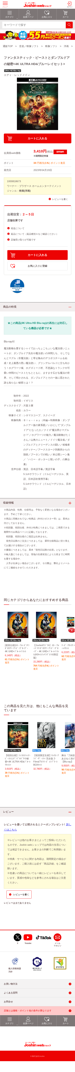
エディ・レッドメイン (17, 74)
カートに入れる (37, 138)
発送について (17, 228)
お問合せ (8, 1001)
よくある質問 (10, 992)
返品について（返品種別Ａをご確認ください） (34, 234)
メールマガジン (57, 944)
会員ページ (28, 1023)
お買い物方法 (10, 984)
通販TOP (8, 46)
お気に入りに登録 (37, 266)
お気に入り (47, 1023)
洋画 (66, 46)
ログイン (70, 7)
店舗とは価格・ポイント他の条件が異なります (27, 1010)
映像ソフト (51, 46)
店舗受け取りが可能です (23, 239)
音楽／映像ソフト (29, 46)
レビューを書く (60, 199)
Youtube (28, 943)
